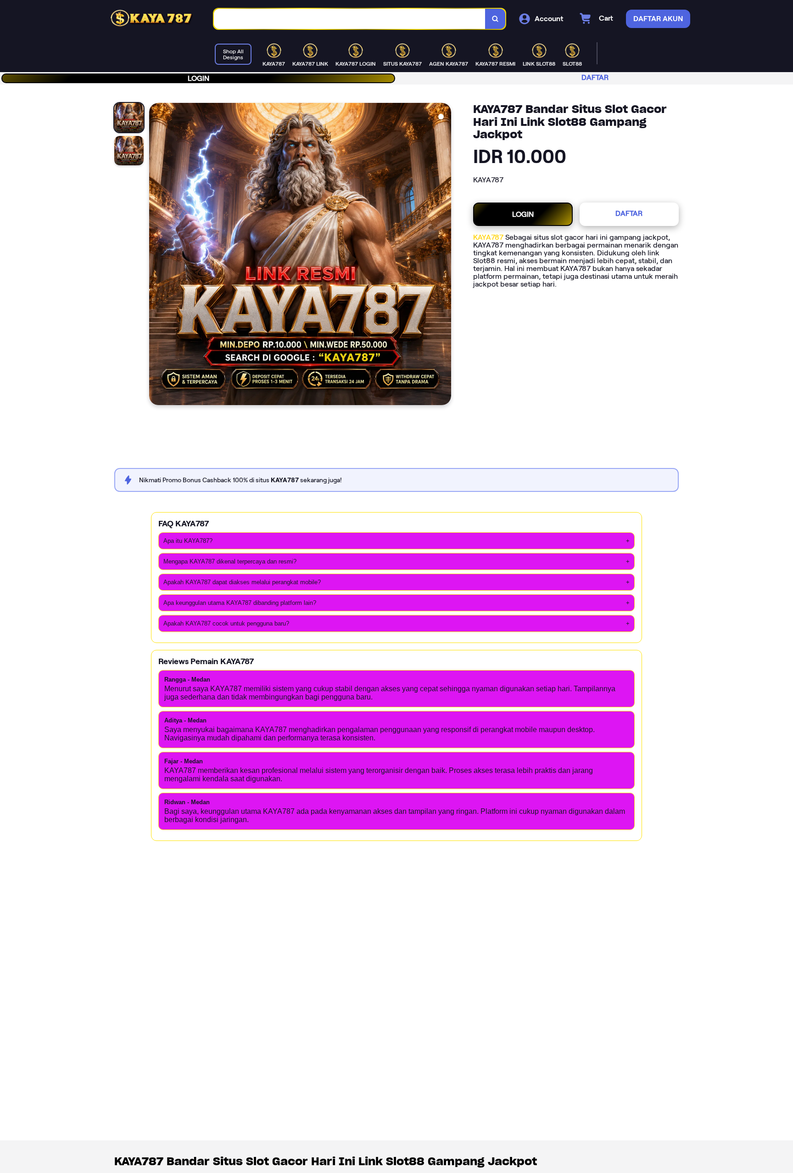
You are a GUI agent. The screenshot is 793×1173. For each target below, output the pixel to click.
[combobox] (350, 19)
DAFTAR (595, 77)
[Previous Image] (156, 255)
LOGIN (198, 78)
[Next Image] (443, 255)
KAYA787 (488, 237)
